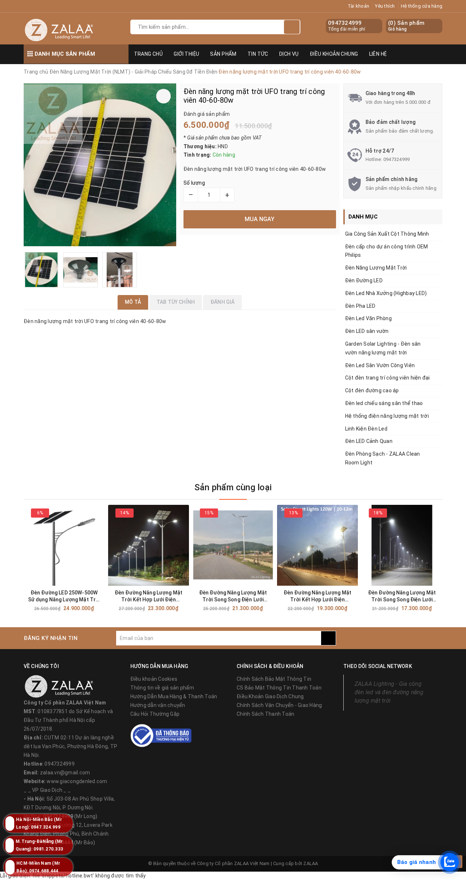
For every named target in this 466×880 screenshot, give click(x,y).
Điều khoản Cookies (154, 679)
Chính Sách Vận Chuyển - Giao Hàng (279, 705)
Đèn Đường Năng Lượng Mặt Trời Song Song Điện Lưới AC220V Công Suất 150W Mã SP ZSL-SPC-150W (233, 596)
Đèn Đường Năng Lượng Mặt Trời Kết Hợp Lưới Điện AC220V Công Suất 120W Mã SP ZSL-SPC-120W (317, 596)
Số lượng (194, 183)
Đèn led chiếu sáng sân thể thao (384, 403)
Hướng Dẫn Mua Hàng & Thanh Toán (173, 696)
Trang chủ (148, 54)
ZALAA (310, 863)
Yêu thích (385, 6)
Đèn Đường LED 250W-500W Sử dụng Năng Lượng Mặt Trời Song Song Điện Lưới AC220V (64, 596)
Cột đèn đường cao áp (372, 390)
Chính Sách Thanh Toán (265, 714)
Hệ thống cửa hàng (421, 6)
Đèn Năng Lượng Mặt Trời (376, 268)
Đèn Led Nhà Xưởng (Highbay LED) (386, 293)
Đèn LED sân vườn (367, 331)
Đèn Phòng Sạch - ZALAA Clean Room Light (382, 458)
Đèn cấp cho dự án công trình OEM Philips (386, 251)
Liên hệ (378, 54)
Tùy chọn (77, 608)
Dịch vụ (289, 54)
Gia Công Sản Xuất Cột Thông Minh (387, 234)
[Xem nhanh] (102, 608)
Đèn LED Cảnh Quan (368, 441)
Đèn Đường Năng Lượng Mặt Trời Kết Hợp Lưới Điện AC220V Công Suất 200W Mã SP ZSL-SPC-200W (148, 596)
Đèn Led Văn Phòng (368, 318)
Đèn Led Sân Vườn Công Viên (380, 365)
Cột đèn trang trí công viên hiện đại (387, 378)
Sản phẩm (223, 54)
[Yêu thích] (163, 96)
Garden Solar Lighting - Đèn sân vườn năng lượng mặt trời (383, 348)
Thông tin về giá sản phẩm (162, 688)
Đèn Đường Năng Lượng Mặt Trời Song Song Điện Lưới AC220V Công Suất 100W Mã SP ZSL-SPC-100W (402, 596)
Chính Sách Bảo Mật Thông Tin (274, 679)
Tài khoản (358, 6)
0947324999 (345, 23)
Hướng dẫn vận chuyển (157, 705)
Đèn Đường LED (364, 280)
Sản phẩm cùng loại (233, 487)
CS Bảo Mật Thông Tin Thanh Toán (279, 688)
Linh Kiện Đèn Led (366, 429)
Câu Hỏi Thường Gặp (155, 714)
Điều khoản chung (334, 54)
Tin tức (258, 54)
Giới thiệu (186, 54)
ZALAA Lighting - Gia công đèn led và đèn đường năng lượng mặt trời (389, 692)
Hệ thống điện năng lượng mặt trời (387, 416)
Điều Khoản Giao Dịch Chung (270, 696)
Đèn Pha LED (360, 306)
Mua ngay (161, 608)
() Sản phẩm (406, 26)
